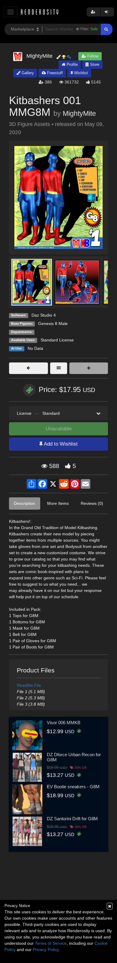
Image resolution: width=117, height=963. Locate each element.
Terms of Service (51, 943)
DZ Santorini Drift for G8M (72, 818)
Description (24, 503)
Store (94, 64)
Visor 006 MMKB (63, 722)
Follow (92, 56)
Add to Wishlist (60, 444)
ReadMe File (29, 685)
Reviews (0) (92, 503)
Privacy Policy (45, 949)
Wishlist (80, 73)
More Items (58, 503)
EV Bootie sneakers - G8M (73, 786)
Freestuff (54, 73)
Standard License (57, 340)
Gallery (27, 73)
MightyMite (79, 113)
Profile (71, 64)
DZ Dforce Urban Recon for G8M (74, 757)
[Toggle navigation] (10, 12)
